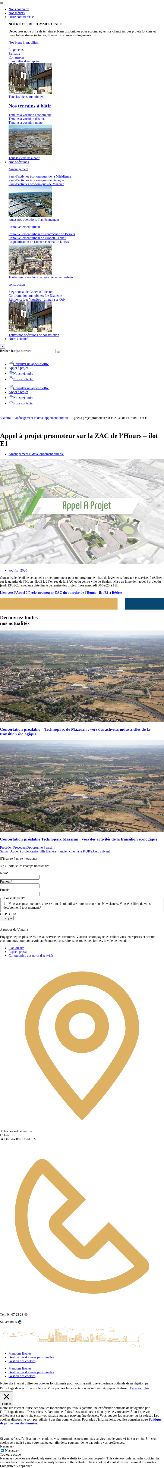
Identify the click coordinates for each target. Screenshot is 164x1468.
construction (17, 284)
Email (5, 890)
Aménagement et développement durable (41, 418)
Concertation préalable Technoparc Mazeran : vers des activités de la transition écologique (78, 839)
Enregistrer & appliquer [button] (16, 1466)
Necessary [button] (7, 1446)
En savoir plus (139, 1388)
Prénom (6, 881)
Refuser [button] (122, 1388)
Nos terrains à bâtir (30, 106)
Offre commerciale (21, 17)
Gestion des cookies (22, 1361)
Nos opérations (19, 162)
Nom (4, 873)
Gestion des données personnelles (31, 1357)
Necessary (12, 1450)
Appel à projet (18, 368)
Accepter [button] (109, 1388)
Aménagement (18, 169)
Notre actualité (18, 339)
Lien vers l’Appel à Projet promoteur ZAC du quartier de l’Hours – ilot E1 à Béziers (61, 592)
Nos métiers (17, 13)
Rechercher (8, 351)
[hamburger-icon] (1, 3)
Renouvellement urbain (24, 227)
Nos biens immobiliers (24, 42)
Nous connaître (19, 9)
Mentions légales (20, 1353)
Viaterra (5, 418)
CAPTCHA (8, 914)
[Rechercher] (58, 352)
